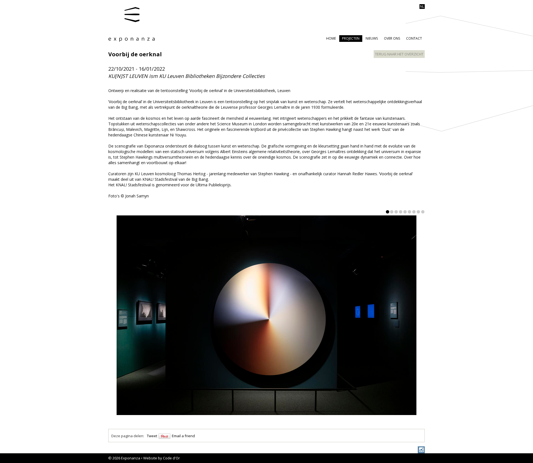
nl (422, 6)
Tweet (152, 435)
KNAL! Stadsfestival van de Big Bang (175, 179)
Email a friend (183, 435)
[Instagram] (421, 449)
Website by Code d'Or (161, 458)
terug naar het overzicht (399, 54)
